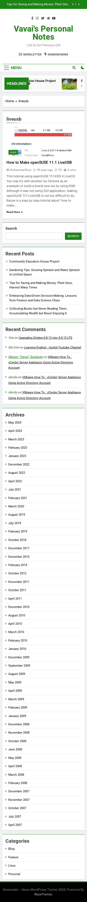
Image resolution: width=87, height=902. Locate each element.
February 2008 (17, 783)
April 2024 (15, 431)
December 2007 (18, 791)
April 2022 (15, 481)
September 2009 (19, 665)
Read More (13, 212)
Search (11, 228)
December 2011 (18, 582)
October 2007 (17, 808)
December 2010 (18, 607)
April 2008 (15, 766)
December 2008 (18, 724)
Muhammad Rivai (20, 170)
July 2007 (14, 816)
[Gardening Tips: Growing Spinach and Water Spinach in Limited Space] (67, 86)
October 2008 (17, 741)
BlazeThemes (43, 894)
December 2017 (18, 548)
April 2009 (15, 691)
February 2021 (17, 498)
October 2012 (17, 573)
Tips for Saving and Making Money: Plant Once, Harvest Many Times (38, 3)
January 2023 (17, 456)
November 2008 (19, 732)
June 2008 (15, 749)
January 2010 (17, 649)
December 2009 (18, 657)
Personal (14, 874)
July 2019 (14, 523)
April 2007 (15, 825)
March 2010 (16, 632)
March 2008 (16, 775)
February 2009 (17, 707)
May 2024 (14, 422)
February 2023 (17, 447)
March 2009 (16, 699)
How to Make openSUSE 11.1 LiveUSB (39, 162)
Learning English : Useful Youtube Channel (52, 347)
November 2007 (19, 800)
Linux (13, 152)
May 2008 (14, 758)
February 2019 (17, 531)
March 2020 (16, 506)
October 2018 (17, 540)
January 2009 (17, 716)
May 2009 (14, 682)
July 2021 (14, 489)
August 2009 (16, 674)
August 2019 (16, 514)
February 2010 (17, 640)
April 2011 (15, 598)
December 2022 (18, 464)
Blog (11, 849)
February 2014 (17, 565)
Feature (13, 857)
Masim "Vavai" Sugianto (25, 357)
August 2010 (16, 615)
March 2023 (16, 439)
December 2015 (18, 557)
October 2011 (17, 590)
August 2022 (16, 473)
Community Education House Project (34, 261)
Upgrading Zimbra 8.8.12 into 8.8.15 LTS (45, 338)
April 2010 (15, 624)
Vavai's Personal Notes (43, 33)
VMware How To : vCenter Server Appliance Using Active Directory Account (40, 362)
